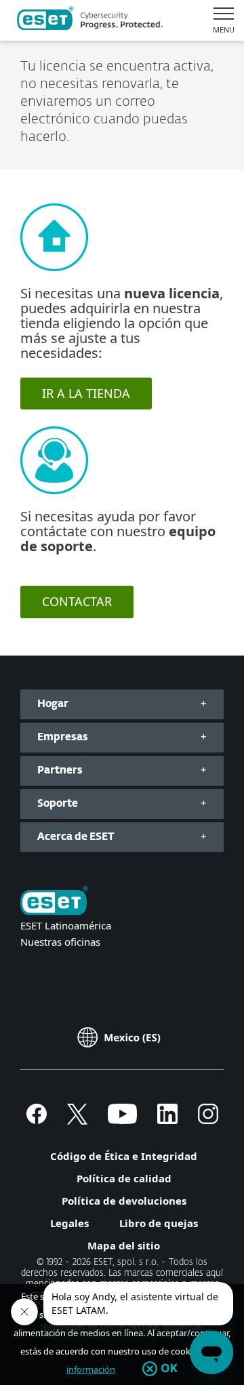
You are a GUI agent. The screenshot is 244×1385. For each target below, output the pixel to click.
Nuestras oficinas (60, 941)
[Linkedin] (167, 1120)
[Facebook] (36, 1120)
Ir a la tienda (86, 393)
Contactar (77, 601)
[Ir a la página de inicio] (54, 902)
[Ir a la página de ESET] (89, 20)
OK (169, 1369)
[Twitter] (77, 1120)
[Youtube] (122, 1120)
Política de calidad (124, 1178)
